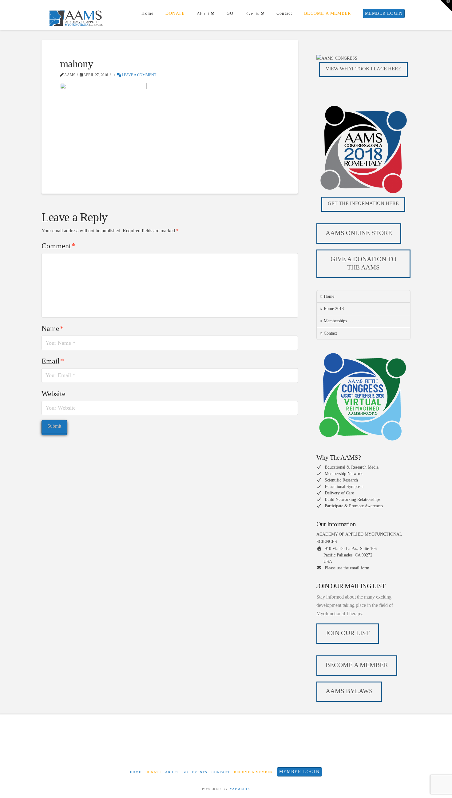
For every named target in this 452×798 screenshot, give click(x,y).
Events (200, 772)
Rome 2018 (334, 308)
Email (53, 361)
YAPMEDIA (240, 789)
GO (185, 772)
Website (53, 394)
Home (329, 296)
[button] (446, 6)
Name (53, 328)
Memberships (335, 321)
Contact (330, 333)
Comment (58, 246)
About (172, 772)
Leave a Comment (138, 75)
